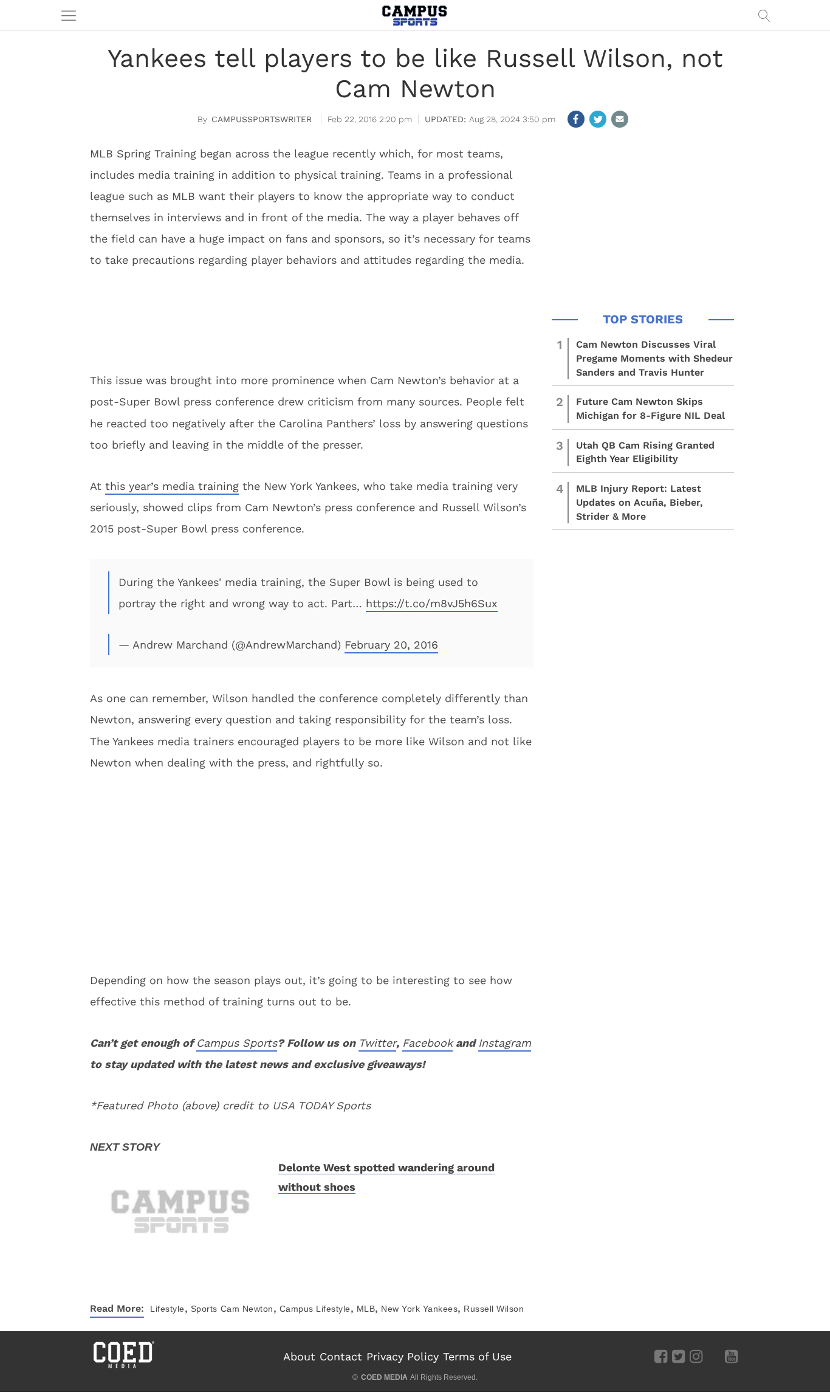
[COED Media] (123, 1367)
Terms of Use (477, 1356)
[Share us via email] (619, 119)
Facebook (427, 1042)
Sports (204, 1309)
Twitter (377, 1042)
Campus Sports (236, 1042)
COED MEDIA (384, 1377)
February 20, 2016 (391, 644)
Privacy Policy (402, 1356)
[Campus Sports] (415, 15)
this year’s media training (172, 486)
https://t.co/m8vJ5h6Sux (432, 603)
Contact (341, 1356)
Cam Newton (247, 1309)
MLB (366, 1309)
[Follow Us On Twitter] (678, 1356)
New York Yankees (419, 1309)
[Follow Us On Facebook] (660, 1356)
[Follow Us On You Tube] (731, 1356)
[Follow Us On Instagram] (696, 1356)
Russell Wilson (494, 1309)
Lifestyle (167, 1309)
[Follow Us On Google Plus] (713, 1356)
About (299, 1356)
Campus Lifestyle (315, 1309)
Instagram (504, 1042)
